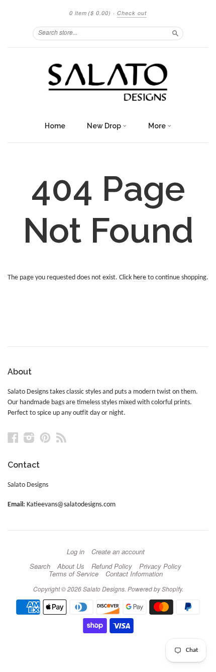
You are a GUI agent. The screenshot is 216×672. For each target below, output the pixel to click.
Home (55, 126)
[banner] (108, 82)
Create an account (118, 551)
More (157, 126)
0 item (90, 13)
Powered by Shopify (155, 588)
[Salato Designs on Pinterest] (45, 438)
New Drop (105, 126)
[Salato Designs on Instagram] (29, 438)
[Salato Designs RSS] (61, 438)
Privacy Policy (160, 566)
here (139, 277)
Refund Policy (111, 566)
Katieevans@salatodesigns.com (71, 504)
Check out (132, 13)
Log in (75, 551)
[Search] (175, 33)
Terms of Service (73, 573)
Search (40, 566)
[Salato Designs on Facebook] (13, 438)
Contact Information (134, 573)
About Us (70, 566)
